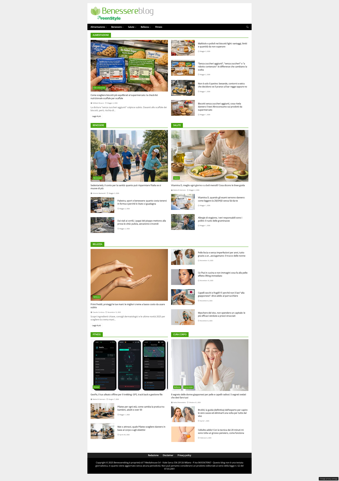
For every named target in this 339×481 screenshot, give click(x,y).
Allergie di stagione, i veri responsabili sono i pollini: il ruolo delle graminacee (220, 219)
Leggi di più (96, 116)
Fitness (158, 26)
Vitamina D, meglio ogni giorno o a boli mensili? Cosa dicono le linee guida (208, 185)
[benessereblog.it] (122, 13)
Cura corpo (188, 387)
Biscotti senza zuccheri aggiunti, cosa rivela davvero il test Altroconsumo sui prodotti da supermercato (220, 106)
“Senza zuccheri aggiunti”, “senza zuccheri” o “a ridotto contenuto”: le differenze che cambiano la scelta (222, 66)
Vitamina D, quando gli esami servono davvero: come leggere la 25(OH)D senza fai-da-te (221, 199)
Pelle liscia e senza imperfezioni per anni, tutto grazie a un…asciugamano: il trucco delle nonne (221, 254)
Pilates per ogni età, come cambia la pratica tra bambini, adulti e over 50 (140, 408)
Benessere (116, 26)
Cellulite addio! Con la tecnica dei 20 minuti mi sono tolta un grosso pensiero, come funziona (221, 431)
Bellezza (145, 26)
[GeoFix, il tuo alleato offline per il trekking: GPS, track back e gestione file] (129, 365)
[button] (247, 27)
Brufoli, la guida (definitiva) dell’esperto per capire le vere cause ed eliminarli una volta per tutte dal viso (222, 413)
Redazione (153, 455)
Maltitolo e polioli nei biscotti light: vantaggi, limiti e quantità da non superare (222, 45)
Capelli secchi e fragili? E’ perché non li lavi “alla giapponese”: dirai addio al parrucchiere (221, 294)
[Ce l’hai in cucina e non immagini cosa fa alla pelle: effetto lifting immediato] (183, 277)
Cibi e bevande (99, 87)
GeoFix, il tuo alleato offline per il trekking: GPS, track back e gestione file (126, 394)
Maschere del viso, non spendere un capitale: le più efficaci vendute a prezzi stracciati (221, 314)
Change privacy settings (328, 479)
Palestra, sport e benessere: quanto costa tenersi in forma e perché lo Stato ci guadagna (142, 202)
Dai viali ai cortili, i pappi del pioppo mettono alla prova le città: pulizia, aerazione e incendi (141, 222)
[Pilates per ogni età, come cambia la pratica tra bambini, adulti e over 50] (102, 411)
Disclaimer (168, 455)
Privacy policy (184, 455)
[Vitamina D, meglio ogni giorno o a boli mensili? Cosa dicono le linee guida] (209, 156)
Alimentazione (98, 26)
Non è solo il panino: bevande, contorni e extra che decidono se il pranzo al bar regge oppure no (222, 85)
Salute (131, 26)
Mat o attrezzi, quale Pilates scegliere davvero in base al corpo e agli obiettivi (141, 428)
